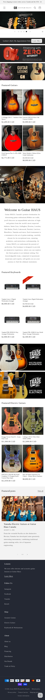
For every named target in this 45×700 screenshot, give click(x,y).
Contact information (23, 695)
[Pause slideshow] (42, 31)
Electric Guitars (9, 623)
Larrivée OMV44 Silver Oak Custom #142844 (31, 118)
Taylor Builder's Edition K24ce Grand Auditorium (32, 154)
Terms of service (23, 692)
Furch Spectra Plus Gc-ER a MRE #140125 (11, 154)
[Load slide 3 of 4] (23, 31)
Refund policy (36, 689)
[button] (4, 7)
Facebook (7, 594)
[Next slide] (30, 31)
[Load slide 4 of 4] (26, 31)
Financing (7, 651)
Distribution (8, 656)
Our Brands (8, 661)
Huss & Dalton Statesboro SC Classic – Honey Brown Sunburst (32, 475)
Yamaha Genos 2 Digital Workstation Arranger (9, 300)
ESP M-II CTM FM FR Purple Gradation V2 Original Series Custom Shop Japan (11, 476)
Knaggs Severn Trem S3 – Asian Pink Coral (11, 437)
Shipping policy (34, 692)
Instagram (7, 589)
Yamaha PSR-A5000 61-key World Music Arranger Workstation (33, 333)
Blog (6, 646)
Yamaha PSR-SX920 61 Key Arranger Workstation (10, 333)
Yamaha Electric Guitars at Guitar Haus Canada (20, 525)
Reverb (6, 604)
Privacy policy (12, 692)
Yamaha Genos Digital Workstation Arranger (33, 300)
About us (7, 641)
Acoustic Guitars (10, 618)
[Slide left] (17, 554)
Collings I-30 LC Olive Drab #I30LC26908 (31, 437)
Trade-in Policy (9, 666)
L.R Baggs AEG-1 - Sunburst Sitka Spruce (12, 118)
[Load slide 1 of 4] (18, 31)
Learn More (36, 41)
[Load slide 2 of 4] (21, 31)
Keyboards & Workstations (13, 628)
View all (40, 491)
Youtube (7, 599)
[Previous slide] (14, 31)
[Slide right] (27, 554)
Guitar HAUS (14, 689)
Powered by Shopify (24, 689)
